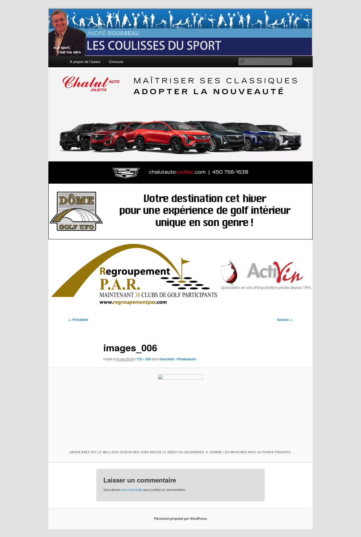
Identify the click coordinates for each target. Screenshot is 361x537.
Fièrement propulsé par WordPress (180, 518)
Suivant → (285, 319)
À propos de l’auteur (85, 61)
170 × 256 (143, 359)
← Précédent (78, 319)
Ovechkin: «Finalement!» (178, 359)
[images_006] (180, 408)
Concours (116, 61)
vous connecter (132, 489)
